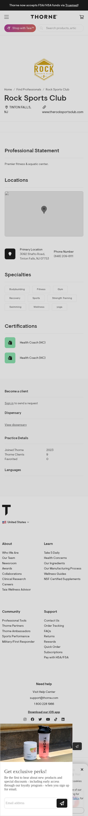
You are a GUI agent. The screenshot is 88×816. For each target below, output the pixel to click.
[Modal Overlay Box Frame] (36, 769)
